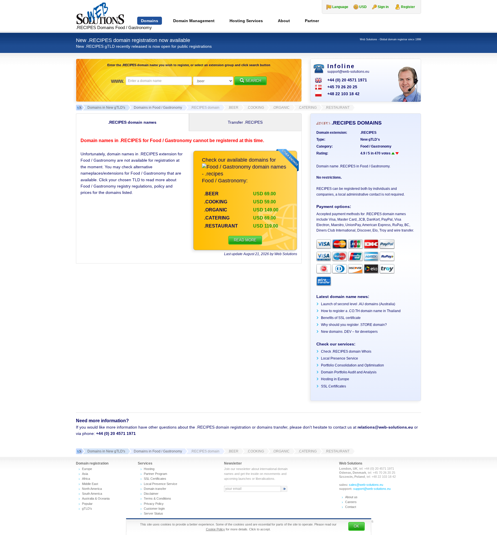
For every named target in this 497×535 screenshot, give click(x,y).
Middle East (90, 484)
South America (92, 493)
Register (408, 7)
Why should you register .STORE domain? (354, 325)
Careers (351, 502)
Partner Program (155, 473)
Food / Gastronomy (375, 146)
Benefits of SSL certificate (341, 318)
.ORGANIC (215, 209)
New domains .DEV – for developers (349, 332)
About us (351, 497)
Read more (245, 240)
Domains (149, 20)
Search (253, 81)
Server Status (153, 513)
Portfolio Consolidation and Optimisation (352, 365)
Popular (87, 503)
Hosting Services (246, 20)
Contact (350, 507)
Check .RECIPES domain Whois (346, 351)
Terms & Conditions (157, 498)
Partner (312, 20)
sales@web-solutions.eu (366, 484)
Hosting (149, 469)
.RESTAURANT (221, 225)
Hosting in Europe (335, 379)
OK (356, 526)
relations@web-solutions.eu (385, 427)
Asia (85, 473)
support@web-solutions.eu (348, 72)
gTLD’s (87, 508)
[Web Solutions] (79, 451)
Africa (86, 478)
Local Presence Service (339, 358)
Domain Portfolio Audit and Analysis (348, 372)
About (284, 20)
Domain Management (194, 20)
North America (92, 488)
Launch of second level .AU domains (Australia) (358, 304)
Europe (87, 469)
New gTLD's (370, 139)
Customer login (154, 508)
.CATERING (217, 217)
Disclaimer (151, 493)
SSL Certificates (333, 386)
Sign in (383, 7)
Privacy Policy (154, 503)
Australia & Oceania (96, 498)
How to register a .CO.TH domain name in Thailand (361, 311)
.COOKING (215, 201)
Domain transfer (155, 488)
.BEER (211, 193)
